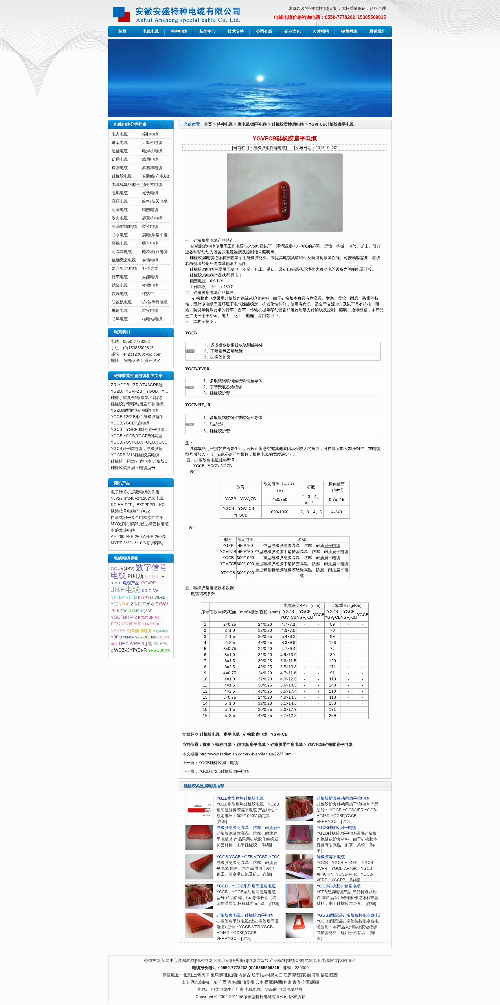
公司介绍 (264, 31)
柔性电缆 (150, 226)
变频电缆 (150, 285)
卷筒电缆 (150, 260)
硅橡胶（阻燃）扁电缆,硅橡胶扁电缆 (144, 461)
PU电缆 (136, 576)
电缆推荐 (330, 960)
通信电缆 (120, 151)
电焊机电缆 (152, 151)
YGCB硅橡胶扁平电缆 (218, 763)
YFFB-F (128, 637)
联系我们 (378, 31)
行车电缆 (120, 277)
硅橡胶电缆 (210, 734)
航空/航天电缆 (155, 201)
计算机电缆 (152, 142)
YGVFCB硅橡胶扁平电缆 (331, 124)
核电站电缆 (152, 319)
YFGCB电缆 (159, 650)
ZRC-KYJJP (129, 611)
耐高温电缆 (122, 252)
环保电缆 (120, 243)
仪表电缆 (120, 294)
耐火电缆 (120, 218)
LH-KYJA (151, 624)
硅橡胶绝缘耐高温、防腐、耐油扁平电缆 (252, 827)
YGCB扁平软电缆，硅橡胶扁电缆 (141, 448)
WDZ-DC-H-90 (146, 637)
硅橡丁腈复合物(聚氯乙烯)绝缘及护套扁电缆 (151, 398)
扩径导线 (152, 577)
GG (114, 569)
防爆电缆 (120, 319)
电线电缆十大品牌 (261, 989)
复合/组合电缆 (124, 268)
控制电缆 (150, 134)
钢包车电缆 (160, 631)
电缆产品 (131, 583)
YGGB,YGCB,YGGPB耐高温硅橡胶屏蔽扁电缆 (153, 436)
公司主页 (152, 960)
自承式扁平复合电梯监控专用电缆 (141, 517)
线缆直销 (295, 960)
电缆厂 (204, 989)
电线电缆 (151, 31)
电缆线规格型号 (126, 184)
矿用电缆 (120, 159)
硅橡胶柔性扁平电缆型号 (133, 468)
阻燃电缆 (120, 193)
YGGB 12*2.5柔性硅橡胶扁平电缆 (141, 417)
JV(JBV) (126, 568)
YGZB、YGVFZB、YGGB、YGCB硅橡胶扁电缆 (154, 391)
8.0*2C (116, 583)
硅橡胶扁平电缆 (331, 857)
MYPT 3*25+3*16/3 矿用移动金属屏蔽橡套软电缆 (155, 543)
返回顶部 (347, 960)
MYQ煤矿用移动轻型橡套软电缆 (140, 524)
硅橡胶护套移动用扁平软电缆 (343, 798)
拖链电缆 (120, 310)
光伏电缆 (150, 193)
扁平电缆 (332, 545)
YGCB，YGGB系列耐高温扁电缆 (246, 886)
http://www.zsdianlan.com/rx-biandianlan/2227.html (246, 754)
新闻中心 (207, 31)
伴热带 (148, 294)
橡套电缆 (120, 168)
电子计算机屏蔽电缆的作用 (135, 492)
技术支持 (236, 31)
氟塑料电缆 (152, 168)
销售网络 (349, 31)
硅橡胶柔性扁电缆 (288, 124)
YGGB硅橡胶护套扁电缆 (339, 886)
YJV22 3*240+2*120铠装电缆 (137, 498)
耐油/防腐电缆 (124, 226)
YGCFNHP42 (124, 617)
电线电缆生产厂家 (227, 989)
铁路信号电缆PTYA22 (130, 511)
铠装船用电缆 (139, 631)
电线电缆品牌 (290, 989)
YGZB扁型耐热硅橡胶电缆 (240, 798)
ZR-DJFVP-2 (142, 604)
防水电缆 (120, 235)
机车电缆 (150, 243)
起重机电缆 (152, 218)
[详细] (221, 821)
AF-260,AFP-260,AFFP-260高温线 (142, 536)
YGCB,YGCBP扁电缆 (130, 423)
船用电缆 (150, 159)
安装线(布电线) (155, 176)
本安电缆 (150, 310)
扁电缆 (211, 240)
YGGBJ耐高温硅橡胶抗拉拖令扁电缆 (350, 915)
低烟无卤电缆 (124, 260)
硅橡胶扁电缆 (255, 734)
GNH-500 (131, 623)
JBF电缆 (126, 589)
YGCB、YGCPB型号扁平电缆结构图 (144, 429)
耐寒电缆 (120, 210)
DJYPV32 (145, 598)
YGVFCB (279, 734)
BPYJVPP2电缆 (135, 643)
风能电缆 (150, 277)
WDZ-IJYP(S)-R (130, 650)
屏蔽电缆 (120, 142)
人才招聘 (321, 31)
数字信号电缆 (139, 571)
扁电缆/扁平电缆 (252, 124)
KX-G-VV (150, 591)
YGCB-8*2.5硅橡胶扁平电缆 (223, 771)
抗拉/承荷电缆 (155, 302)
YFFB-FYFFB (124, 597)
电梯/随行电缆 (155, 252)
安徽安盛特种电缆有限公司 (263, 997)
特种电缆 (179, 31)
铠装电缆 (120, 285)
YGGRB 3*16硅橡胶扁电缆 (135, 455)
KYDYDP (146, 617)
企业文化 (292, 31)
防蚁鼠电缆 (122, 302)
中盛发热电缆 (123, 530)
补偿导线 (150, 268)
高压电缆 (120, 201)
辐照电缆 (150, 210)
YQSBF (146, 611)
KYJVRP (148, 583)
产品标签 (278, 960)
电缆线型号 (258, 960)
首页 (122, 31)
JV (162, 576)
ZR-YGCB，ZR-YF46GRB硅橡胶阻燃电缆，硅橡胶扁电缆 (163, 385)
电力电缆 (120, 134)
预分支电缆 (152, 184)
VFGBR (118, 630)
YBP (115, 637)
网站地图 (312, 960)
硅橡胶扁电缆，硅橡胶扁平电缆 (244, 915)
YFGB (124, 604)
